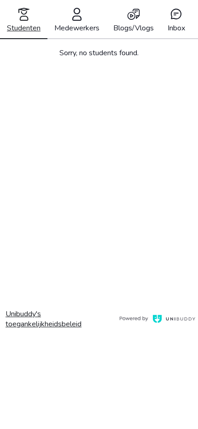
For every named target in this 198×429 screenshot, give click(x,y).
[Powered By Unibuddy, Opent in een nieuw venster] (155, 319)
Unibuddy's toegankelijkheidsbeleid (60, 319)
